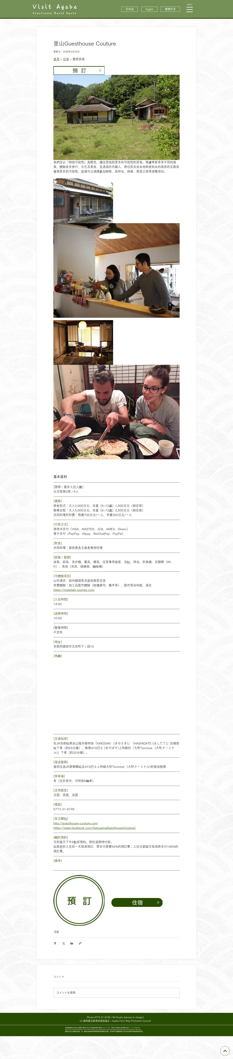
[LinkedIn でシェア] (71, 943)
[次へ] (225, 1051)
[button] (189, 9)
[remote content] (116, 693)
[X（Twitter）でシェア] (63, 943)
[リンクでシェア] (80, 943)
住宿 (56, 931)
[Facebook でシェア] (55, 943)
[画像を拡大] (116, 117)
